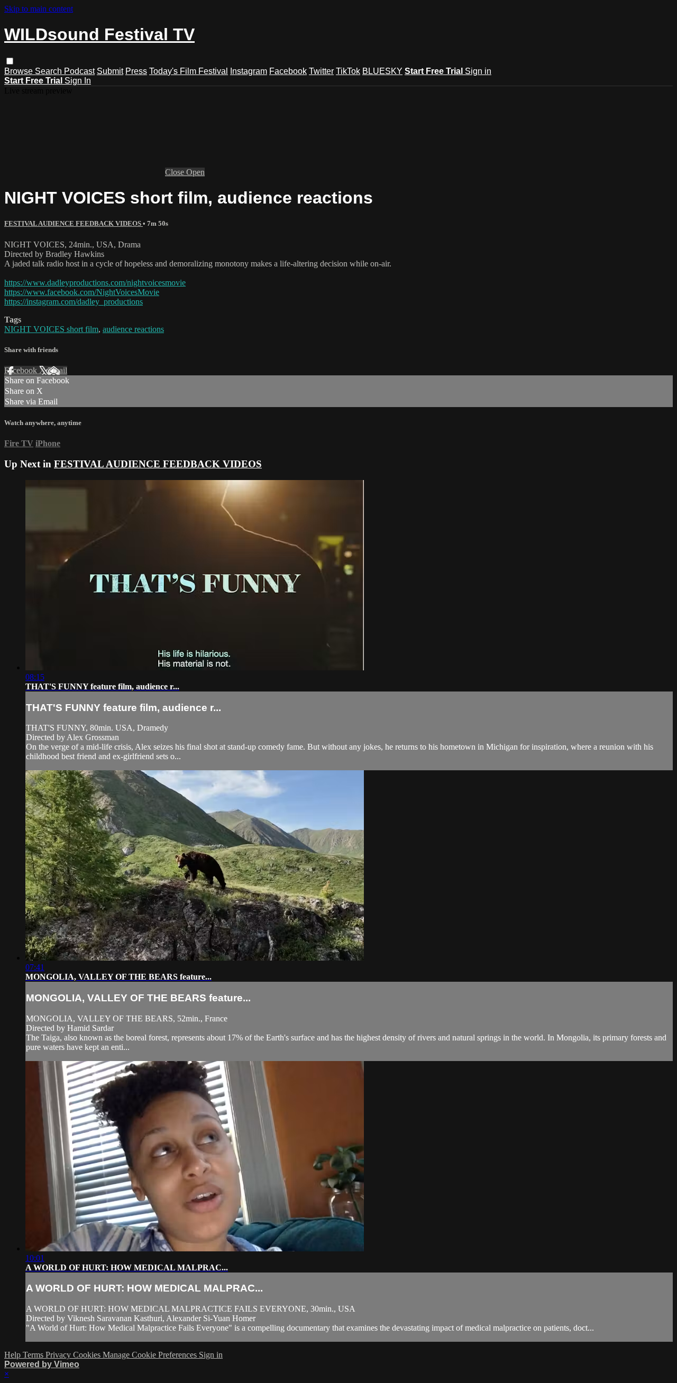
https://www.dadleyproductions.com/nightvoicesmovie (95, 282)
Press (136, 71)
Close (175, 172)
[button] (9, 61)
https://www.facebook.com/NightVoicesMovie (81, 292)
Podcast (79, 71)
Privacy (59, 1354)
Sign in (478, 71)
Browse (19, 71)
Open (195, 172)
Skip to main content (38, 8)
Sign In (78, 80)
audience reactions (133, 329)
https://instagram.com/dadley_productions (73, 301)
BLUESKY (382, 71)
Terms (34, 1354)
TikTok (348, 71)
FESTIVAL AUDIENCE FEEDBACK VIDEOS (73, 223)
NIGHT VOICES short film (51, 329)
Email (57, 370)
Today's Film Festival (188, 71)
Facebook (288, 71)
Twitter (321, 71)
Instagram (248, 71)
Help (13, 1354)
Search (49, 71)
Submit (110, 71)
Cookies (88, 1354)
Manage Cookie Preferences (151, 1354)
